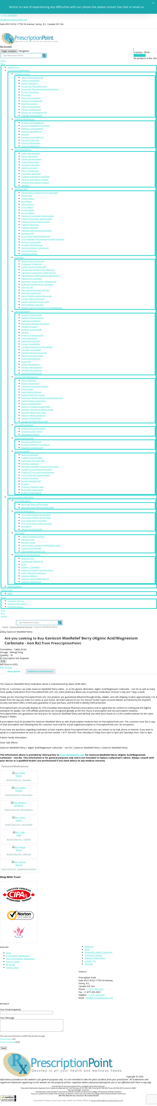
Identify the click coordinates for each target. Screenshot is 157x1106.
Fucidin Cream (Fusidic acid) (33, 267)
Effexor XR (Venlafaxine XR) (34, 112)
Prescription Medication (18, 70)
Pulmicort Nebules (29, 227)
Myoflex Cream (28, 542)
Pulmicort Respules (30, 224)
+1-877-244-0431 (8, 15)
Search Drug (13, 67)
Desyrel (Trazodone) (30, 98)
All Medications (14, 586)
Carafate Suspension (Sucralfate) (36, 347)
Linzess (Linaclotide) (30, 344)
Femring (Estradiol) (29, 455)
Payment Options (16, 606)
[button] (8, 1098)
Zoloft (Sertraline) (29, 83)
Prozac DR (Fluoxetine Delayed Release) (39, 89)
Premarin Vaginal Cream (32, 487)
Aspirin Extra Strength (31, 548)
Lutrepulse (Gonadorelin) (33, 460)
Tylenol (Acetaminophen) (32, 536)
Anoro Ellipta (27, 207)
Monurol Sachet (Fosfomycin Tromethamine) (41, 307)
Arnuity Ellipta (27, 210)
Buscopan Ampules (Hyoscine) (35, 323)
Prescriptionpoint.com (72, 754)
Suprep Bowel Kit (29, 338)
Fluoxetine (26, 95)
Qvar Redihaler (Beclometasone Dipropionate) (42, 239)
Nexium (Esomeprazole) (32, 355)
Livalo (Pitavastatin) (30, 162)
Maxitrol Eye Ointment (31, 278)
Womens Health (21, 451)
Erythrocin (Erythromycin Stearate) (37, 284)
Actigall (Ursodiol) (29, 326)
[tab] (14, 671)
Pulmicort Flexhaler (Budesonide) (36, 218)
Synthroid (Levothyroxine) (33, 428)
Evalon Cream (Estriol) (31, 492)
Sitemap (89, 963)
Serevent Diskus (29, 250)
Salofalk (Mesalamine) (31, 370)
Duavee (25, 484)
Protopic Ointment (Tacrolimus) (35, 444)
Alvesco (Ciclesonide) (31, 242)
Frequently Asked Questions (98, 952)
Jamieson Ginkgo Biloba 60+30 (35, 578)
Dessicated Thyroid (30, 434)
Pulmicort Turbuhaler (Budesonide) (37, 216)
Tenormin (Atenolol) (30, 165)
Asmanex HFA (27, 233)
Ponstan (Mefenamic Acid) (33, 412)
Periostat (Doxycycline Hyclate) (35, 290)
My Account (6, 46)
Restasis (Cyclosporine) (32, 447)
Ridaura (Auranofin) (30, 383)
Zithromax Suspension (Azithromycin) (38, 272)
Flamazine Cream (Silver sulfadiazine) (38, 281)
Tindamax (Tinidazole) (31, 264)
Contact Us (90, 961)
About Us (89, 946)
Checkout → (140, 55)
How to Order (7, 590)
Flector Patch (27, 389)
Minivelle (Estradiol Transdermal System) (40, 466)
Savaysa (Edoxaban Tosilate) (34, 179)
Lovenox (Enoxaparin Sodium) (35, 182)
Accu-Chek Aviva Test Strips (34, 520)
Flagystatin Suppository (32, 489)
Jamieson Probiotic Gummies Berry (37, 570)
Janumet (25, 134)
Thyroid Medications (23, 425)
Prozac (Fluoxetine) (30, 92)
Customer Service (16, 601)
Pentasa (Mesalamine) (31, 367)
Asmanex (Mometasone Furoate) (36, 230)
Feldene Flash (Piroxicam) (33, 395)
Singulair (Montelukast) (32, 245)
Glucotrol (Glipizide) (30, 140)
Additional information (40, 671)
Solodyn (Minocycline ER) (32, 299)
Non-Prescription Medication (21, 497)
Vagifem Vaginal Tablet (32, 457)
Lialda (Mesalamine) (30, 364)
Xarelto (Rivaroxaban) (31, 159)
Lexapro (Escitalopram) (31, 100)
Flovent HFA (26, 195)
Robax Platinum (28, 380)
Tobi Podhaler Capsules (32, 304)
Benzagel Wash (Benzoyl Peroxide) (37, 507)
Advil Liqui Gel (27, 539)
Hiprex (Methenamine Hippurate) (36, 296)
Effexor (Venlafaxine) (31, 109)
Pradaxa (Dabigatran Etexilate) (35, 176)
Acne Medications (22, 500)
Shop (3, 63)
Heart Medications (22, 149)
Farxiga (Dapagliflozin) (31, 131)
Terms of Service (7, 1042)
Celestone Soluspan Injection (34, 386)
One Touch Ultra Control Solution (36, 523)
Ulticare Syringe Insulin (31, 529)
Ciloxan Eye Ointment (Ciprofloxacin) (38, 269)
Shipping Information (17, 603)
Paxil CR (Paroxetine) (30, 106)
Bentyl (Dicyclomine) (30, 341)
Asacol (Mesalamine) (30, 358)
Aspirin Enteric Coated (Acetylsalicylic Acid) (40, 545)
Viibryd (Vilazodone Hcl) (32, 77)
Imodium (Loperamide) (31, 329)
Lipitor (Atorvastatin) (30, 153)
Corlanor (25, 185)
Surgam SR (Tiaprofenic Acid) (34, 421)
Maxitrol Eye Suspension (32, 261)
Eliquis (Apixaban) (29, 156)
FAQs (3, 610)
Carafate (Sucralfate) (31, 350)
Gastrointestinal (21, 311)
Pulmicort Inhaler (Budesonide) (35, 221)
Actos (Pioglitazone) (30, 146)
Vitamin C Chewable (30, 567)
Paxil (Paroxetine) (29, 103)
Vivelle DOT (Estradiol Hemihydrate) (37, 472)
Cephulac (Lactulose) (30, 320)
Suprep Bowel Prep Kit (31, 373)
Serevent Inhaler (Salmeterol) (35, 248)
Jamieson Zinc (27, 558)
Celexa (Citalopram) (30, 80)
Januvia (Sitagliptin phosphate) (35, 125)
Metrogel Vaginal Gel (31, 293)
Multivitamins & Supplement (27, 554)
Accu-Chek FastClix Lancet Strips (36, 514)
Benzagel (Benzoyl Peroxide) (34, 504)
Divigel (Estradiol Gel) (31, 481)
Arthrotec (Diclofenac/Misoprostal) (37, 409)
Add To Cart (6, 667)
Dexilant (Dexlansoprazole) (34, 352)
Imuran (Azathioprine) (31, 441)
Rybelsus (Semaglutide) (32, 128)
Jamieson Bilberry (29, 576)
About (3, 597)
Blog (3, 613)
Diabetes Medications (24, 119)
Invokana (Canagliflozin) (32, 137)
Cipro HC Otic (27, 287)
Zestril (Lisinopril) (29, 168)
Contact (4, 616)
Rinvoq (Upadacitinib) (31, 403)
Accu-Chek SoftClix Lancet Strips (36, 517)
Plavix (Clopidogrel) (30, 170)
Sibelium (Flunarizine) (31, 418)
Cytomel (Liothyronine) (31, 431)
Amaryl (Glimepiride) (30, 143)
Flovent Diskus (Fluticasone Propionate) (39, 192)
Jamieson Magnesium (31, 581)
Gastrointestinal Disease (21, 627)
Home (3, 61)
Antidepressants (22, 74)
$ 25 (3, 661)
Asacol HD (26, 361)
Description (14, 671)
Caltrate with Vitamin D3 (32, 561)
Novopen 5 (26, 526)
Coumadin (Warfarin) (31, 173)
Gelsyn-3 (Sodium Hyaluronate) (35, 406)
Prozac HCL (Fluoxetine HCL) (34, 86)
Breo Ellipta (26, 201)
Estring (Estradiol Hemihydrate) (35, 475)
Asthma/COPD (21, 189)
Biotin (24, 564)
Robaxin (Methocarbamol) (33, 415)
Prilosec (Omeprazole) (31, 315)
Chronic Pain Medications (26, 376)
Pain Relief (19, 533)
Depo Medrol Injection (31, 392)
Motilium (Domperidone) (32, 318)
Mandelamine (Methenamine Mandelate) (40, 275)
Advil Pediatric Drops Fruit (33, 551)
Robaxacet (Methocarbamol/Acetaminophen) (42, 398)
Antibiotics (19, 257)
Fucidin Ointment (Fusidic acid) (35, 301)
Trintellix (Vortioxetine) (31, 115)
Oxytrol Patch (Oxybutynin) (33, 400)
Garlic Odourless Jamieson (33, 573)
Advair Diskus (27, 204)
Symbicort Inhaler (29, 253)
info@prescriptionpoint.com (13, 19)
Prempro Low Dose (30, 463)
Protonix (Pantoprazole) (32, 335)
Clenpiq (24, 332)
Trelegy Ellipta (27, 198)
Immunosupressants (24, 438)
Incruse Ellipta (27, 213)
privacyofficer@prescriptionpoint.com (107, 1100)
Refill (10, 593)
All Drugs (10, 964)
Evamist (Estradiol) (29, 478)
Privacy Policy (6, 1039)
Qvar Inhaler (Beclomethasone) (35, 236)
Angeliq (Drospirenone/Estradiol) (36, 469)
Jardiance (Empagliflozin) (32, 122)
